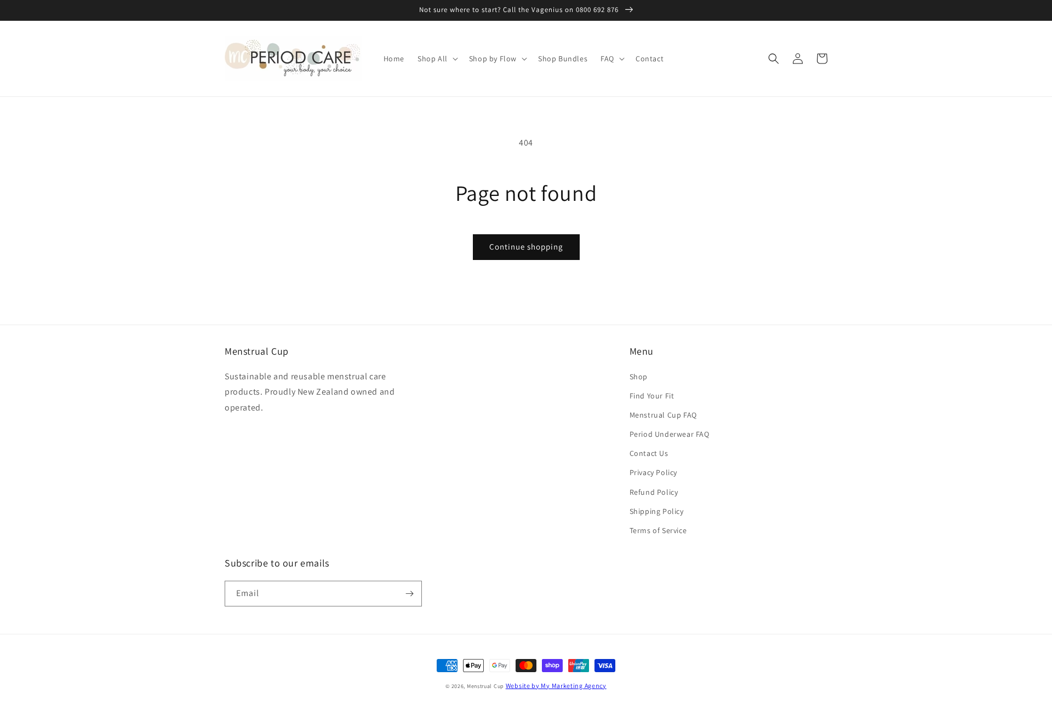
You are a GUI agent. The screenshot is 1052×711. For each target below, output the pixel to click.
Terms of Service (658, 530)
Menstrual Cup (485, 686)
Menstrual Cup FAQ (663, 415)
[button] (436, 58)
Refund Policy (654, 492)
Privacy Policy (653, 472)
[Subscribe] (409, 593)
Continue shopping (526, 246)
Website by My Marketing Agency (556, 685)
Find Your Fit (652, 396)
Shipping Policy (657, 511)
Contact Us (649, 453)
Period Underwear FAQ (670, 434)
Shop (639, 376)
